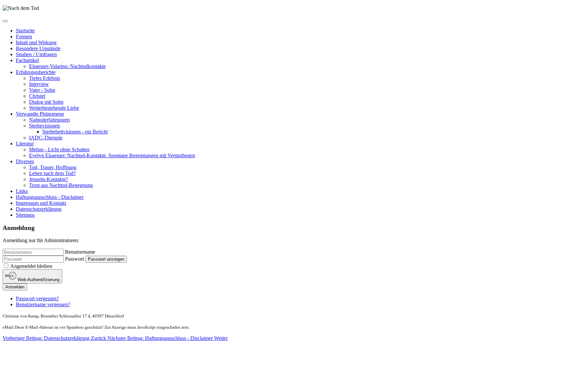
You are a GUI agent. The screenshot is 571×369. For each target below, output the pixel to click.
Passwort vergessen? (37, 298)
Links (22, 191)
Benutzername (80, 252)
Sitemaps (25, 215)
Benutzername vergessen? (43, 304)
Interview (39, 84)
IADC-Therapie (45, 137)
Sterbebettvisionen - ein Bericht (75, 131)
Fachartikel (27, 60)
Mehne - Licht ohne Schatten (59, 149)
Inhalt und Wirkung (36, 42)
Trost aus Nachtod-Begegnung (61, 185)
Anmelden (14, 286)
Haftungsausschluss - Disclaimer (50, 197)
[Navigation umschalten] (5, 21)
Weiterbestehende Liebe (54, 108)
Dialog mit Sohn (46, 102)
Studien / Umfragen (36, 54)
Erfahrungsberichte (36, 72)
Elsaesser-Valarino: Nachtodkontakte (67, 66)
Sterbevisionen (44, 126)
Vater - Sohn (42, 90)
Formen (24, 36)
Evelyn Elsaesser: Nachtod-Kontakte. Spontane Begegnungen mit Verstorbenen (112, 155)
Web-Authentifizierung (37, 279)
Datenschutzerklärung (38, 209)
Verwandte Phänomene (40, 114)
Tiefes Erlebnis (44, 78)
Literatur (25, 143)
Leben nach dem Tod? (52, 173)
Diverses (25, 161)
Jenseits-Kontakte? (48, 179)
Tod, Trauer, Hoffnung (52, 167)
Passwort (74, 259)
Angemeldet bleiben (31, 266)
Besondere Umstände (38, 48)
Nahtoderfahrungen (49, 120)
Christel (37, 96)
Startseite (25, 30)
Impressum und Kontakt (41, 203)
